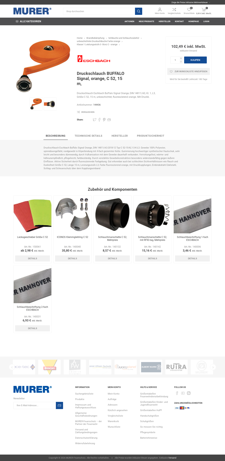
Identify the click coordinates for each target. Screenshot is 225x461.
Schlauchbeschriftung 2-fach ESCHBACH (32, 308)
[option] (38, 367)
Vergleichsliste (174, 13)
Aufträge (112, 399)
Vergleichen (87, 112)
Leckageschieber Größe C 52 (32, 237)
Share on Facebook (99, 119)
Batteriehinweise (148, 437)
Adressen (112, 404)
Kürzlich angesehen (118, 410)
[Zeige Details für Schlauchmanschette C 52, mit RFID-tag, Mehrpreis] (152, 214)
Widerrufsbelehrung (85, 443)
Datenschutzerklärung (86, 437)
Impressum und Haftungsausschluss (85, 406)
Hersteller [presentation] (120, 135)
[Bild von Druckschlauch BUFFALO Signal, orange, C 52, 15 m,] (36, 103)
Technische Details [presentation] (88, 135)
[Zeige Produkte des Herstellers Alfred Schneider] (190, 367)
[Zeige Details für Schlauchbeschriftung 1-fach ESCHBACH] (192, 214)
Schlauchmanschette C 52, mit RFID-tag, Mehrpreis (152, 238)
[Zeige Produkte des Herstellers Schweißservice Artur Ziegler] (165, 367)
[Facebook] (177, 393)
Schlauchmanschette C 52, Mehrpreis (112, 238)
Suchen (138, 11)
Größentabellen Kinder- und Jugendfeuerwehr (154, 403)
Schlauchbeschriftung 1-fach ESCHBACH (192, 238)
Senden (59, 405)
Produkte (79, 399)
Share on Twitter (94, 119)
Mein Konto (160, 13)
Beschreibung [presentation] (56, 135)
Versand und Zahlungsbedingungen (86, 431)
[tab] (55, 136)
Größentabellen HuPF (151, 410)
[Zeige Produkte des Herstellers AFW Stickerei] (63, 367)
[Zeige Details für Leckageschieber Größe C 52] (32, 214)
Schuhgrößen (147, 421)
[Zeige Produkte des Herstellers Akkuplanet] (114, 367)
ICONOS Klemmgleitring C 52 (72, 237)
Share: (80, 119)
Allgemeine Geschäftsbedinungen (86, 414)
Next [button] (213, 367)
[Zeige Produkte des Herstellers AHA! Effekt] (89, 367)
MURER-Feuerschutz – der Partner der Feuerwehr (88, 422)
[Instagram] (188, 393)
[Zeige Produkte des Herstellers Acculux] (38, 367)
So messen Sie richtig (151, 426)
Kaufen (195, 60)
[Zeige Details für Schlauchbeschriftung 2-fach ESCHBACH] (32, 284)
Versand (193, 50)
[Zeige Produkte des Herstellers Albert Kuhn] (140, 367)
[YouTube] (182, 393)
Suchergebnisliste (84, 393)
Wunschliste (114, 426)
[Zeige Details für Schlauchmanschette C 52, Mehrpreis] (112, 214)
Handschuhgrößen (149, 415)
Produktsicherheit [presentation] (150, 135)
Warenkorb (113, 421)
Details (32, 258)
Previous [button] (12, 367)
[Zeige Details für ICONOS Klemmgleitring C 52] (72, 214)
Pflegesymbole (147, 432)
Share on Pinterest (104, 119)
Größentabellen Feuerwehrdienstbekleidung (154, 395)
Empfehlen (109, 119)
